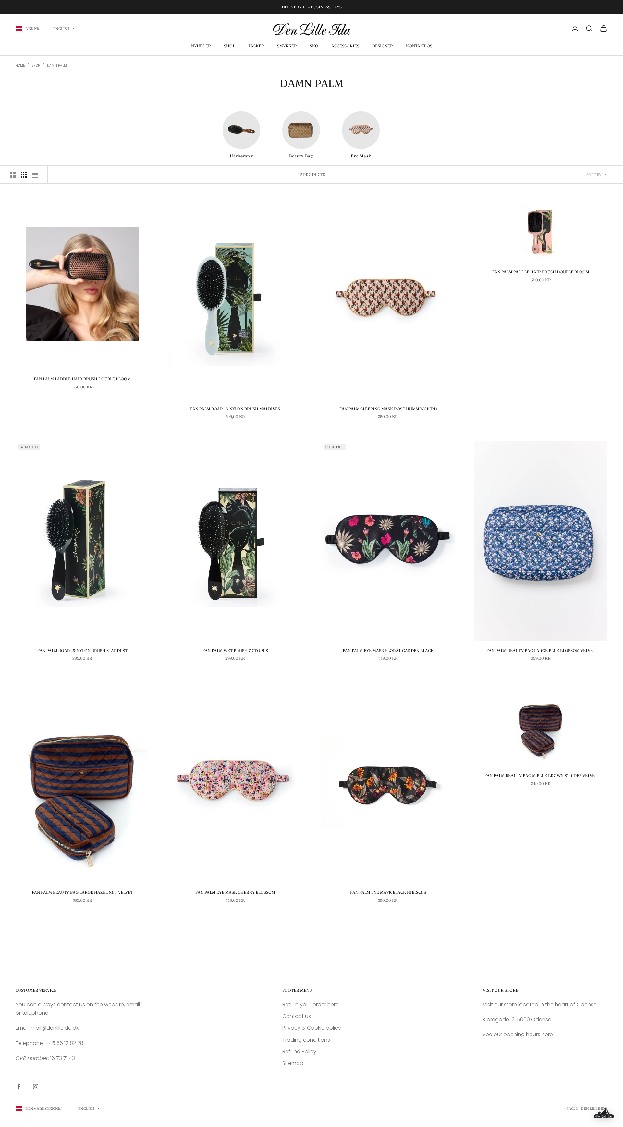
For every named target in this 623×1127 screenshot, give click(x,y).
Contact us (296, 1016)
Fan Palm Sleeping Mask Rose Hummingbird (388, 408)
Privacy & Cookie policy (311, 1028)
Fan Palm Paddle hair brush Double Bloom (82, 378)
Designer (382, 45)
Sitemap (292, 1063)
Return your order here (310, 1004)
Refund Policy (299, 1051)
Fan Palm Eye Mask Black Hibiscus (388, 892)
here (547, 1034)
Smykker (287, 45)
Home (20, 65)
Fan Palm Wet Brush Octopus (235, 650)
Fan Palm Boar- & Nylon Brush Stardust (82, 650)
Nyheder (201, 45)
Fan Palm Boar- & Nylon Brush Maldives (235, 408)
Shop (229, 45)
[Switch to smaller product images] (24, 174)
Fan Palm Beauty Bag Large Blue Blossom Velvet (540, 650)
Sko (314, 45)
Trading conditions (306, 1040)
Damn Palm (57, 65)
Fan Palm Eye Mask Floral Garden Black (388, 650)
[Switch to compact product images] (35, 174)
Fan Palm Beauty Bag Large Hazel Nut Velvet (82, 892)
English (61, 28)
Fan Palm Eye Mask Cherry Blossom (235, 892)
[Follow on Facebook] (19, 1087)
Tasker (256, 45)
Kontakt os (419, 45)
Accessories (345, 45)
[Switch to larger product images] (13, 174)
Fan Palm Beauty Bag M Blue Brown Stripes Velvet (540, 775)
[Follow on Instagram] (35, 1087)
